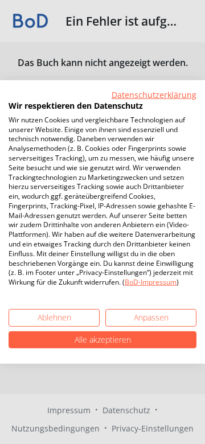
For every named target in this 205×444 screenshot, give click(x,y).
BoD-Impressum (151, 282)
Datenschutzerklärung (154, 94)
